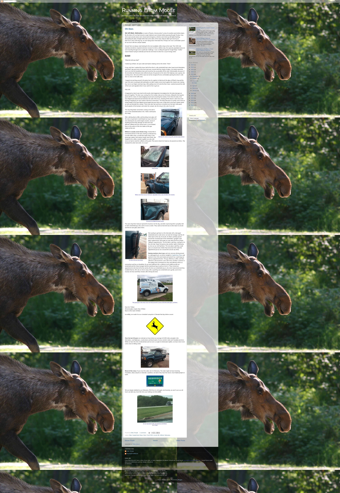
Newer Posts (130, 440)
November (195, 76)
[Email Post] (149, 432)
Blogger (180, 479)
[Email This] (152, 433)
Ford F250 (150, 435)
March (194, 88)
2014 (192, 102)
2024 (192, 65)
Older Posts (180, 440)
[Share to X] (156, 433)
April (193, 86)
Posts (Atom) (136, 444)
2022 (192, 69)
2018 (192, 93)
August (194, 81)
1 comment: (143, 432)
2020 (192, 72)
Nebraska (167, 435)
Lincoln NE (156, 435)
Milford (162, 435)
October (194, 78)
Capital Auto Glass (177, 255)
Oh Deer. (129, 29)
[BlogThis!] (154, 433)
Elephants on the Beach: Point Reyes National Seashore (204, 49)
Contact (142, 21)
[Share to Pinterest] (159, 433)
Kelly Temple (130, 451)
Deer (144, 435)
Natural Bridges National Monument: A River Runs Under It (205, 39)
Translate (202, 120)
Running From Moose (148, 10)
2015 (192, 100)
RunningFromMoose (132, 453)
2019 (192, 74)
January (194, 90)
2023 (192, 67)
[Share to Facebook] (157, 433)
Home (127, 21)
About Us (134, 21)
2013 (192, 105)
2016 (192, 98)
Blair (130, 435)
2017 (192, 95)
